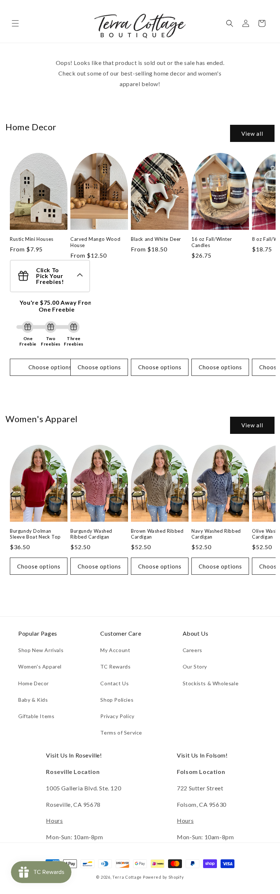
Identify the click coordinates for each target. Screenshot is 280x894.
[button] (15, 23)
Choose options (50, 367)
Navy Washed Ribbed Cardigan (216, 534)
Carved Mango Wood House (95, 242)
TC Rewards (115, 666)
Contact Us (114, 683)
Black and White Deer (156, 239)
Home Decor (33, 683)
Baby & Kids (33, 700)
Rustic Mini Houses (32, 239)
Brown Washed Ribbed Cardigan (157, 534)
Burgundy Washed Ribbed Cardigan (91, 534)
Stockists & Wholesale (211, 683)
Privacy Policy (117, 716)
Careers (192, 650)
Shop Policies (116, 700)
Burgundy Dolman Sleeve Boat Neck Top (35, 534)
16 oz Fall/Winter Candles (211, 242)
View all (252, 133)
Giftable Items (36, 716)
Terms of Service (121, 732)
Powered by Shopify (163, 877)
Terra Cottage (127, 877)
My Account (115, 650)
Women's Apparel (40, 666)
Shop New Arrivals (40, 650)
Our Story (195, 666)
